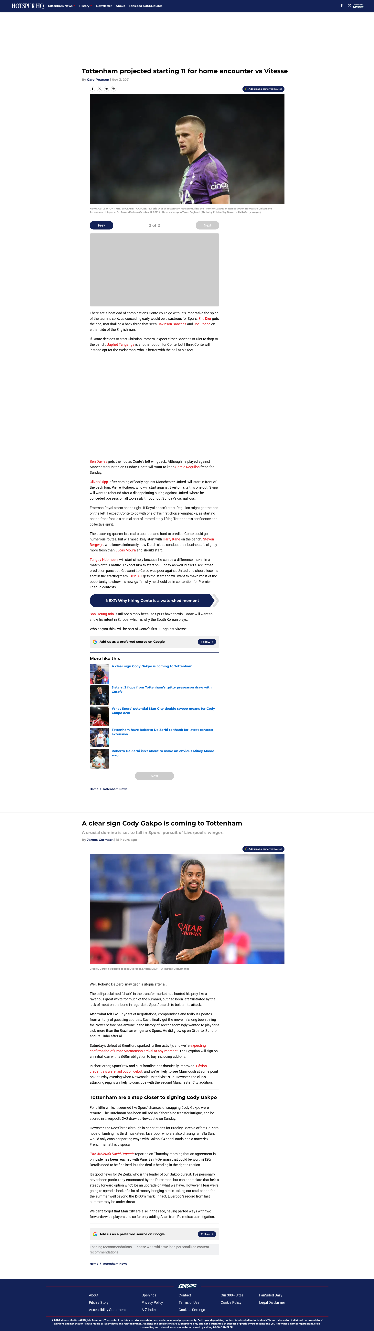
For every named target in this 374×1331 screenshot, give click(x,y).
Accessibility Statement (107, 1310)
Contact (185, 1295)
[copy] (113, 88)
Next (207, 225)
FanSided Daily (270, 1295)
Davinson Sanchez (171, 324)
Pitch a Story (99, 1302)
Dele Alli (136, 576)
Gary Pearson (98, 79)
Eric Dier (204, 318)
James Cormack (100, 840)
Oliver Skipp (99, 482)
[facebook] (342, 5)
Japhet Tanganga (120, 344)
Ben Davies (98, 461)
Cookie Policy (231, 1302)
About (120, 6)
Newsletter (104, 6)
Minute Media (68, 1320)
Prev (101, 225)
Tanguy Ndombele (104, 560)
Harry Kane (171, 539)
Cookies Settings (192, 1310)
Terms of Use (189, 1302)
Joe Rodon (202, 324)
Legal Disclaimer (272, 1302)
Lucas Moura (125, 550)
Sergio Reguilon (187, 467)
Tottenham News (114, 789)
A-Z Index (149, 1310)
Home (94, 789)
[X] (349, 5)
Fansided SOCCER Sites (145, 6)
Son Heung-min (102, 614)
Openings (149, 1295)
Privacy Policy (152, 1302)
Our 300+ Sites (232, 1295)
